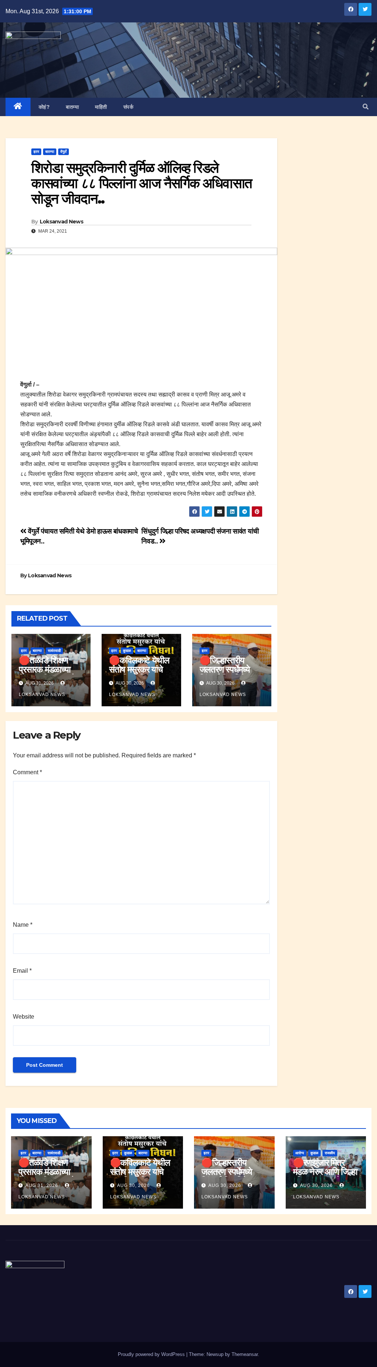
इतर (36, 152)
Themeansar (245, 1354)
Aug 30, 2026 (133, 1185)
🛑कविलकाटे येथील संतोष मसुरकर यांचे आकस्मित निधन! (139, 669)
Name (22, 925)
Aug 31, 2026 (41, 1185)
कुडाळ (127, 651)
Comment (27, 772)
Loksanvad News (61, 221)
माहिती (101, 107)
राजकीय (330, 1153)
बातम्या (72, 107)
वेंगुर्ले (63, 152)
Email (22, 971)
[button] (366, 107)
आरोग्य (299, 1153)
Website (23, 1016)
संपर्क (128, 107)
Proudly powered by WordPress (152, 1354)
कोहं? (44, 107)
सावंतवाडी (54, 651)
